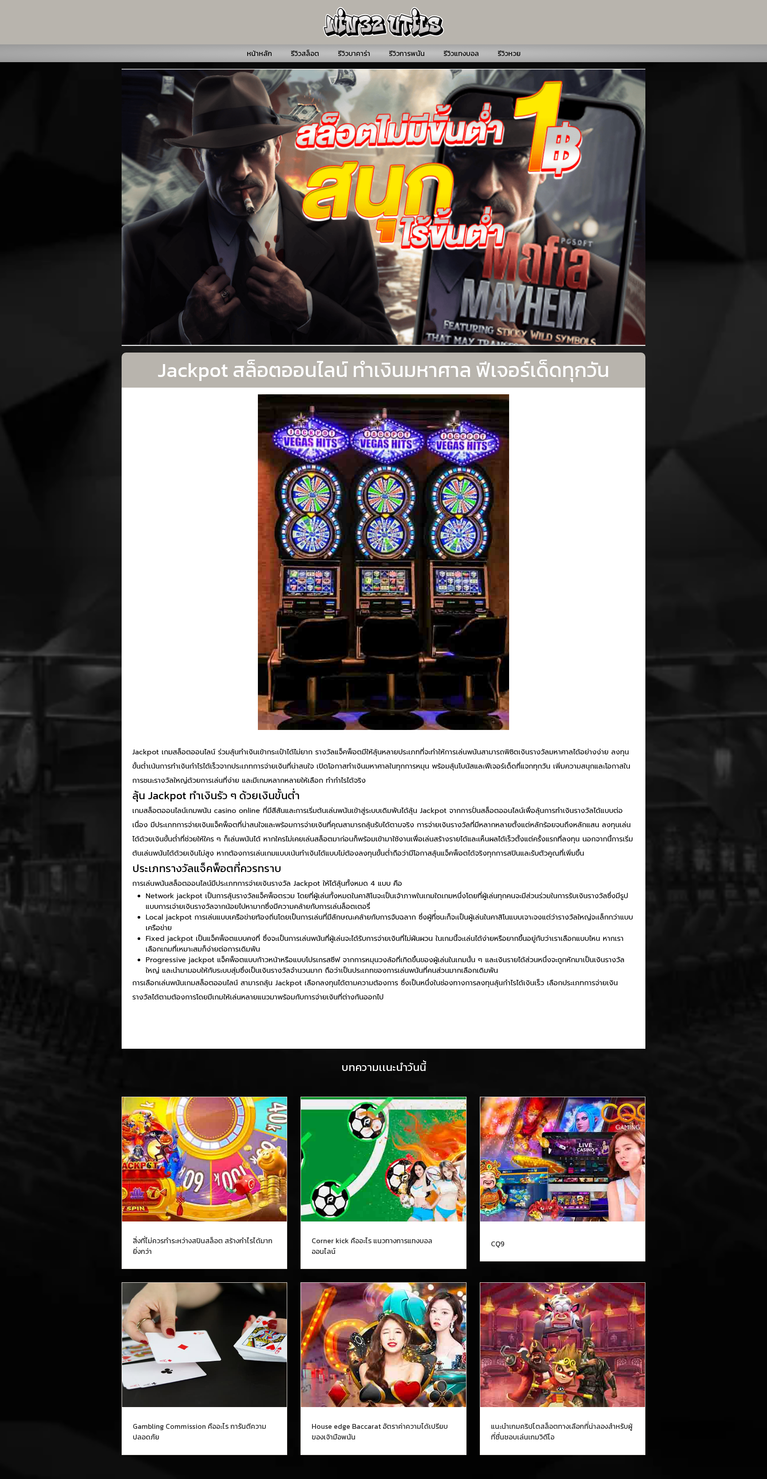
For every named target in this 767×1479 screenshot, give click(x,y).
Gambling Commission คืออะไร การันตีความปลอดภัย (199, 1431)
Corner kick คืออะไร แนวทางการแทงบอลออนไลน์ (372, 1246)
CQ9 (497, 1243)
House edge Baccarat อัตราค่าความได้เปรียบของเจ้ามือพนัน (380, 1431)
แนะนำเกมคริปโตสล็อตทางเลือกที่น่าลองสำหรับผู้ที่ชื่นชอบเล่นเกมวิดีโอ (562, 1431)
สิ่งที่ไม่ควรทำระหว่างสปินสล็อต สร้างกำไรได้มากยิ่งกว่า (203, 1246)
